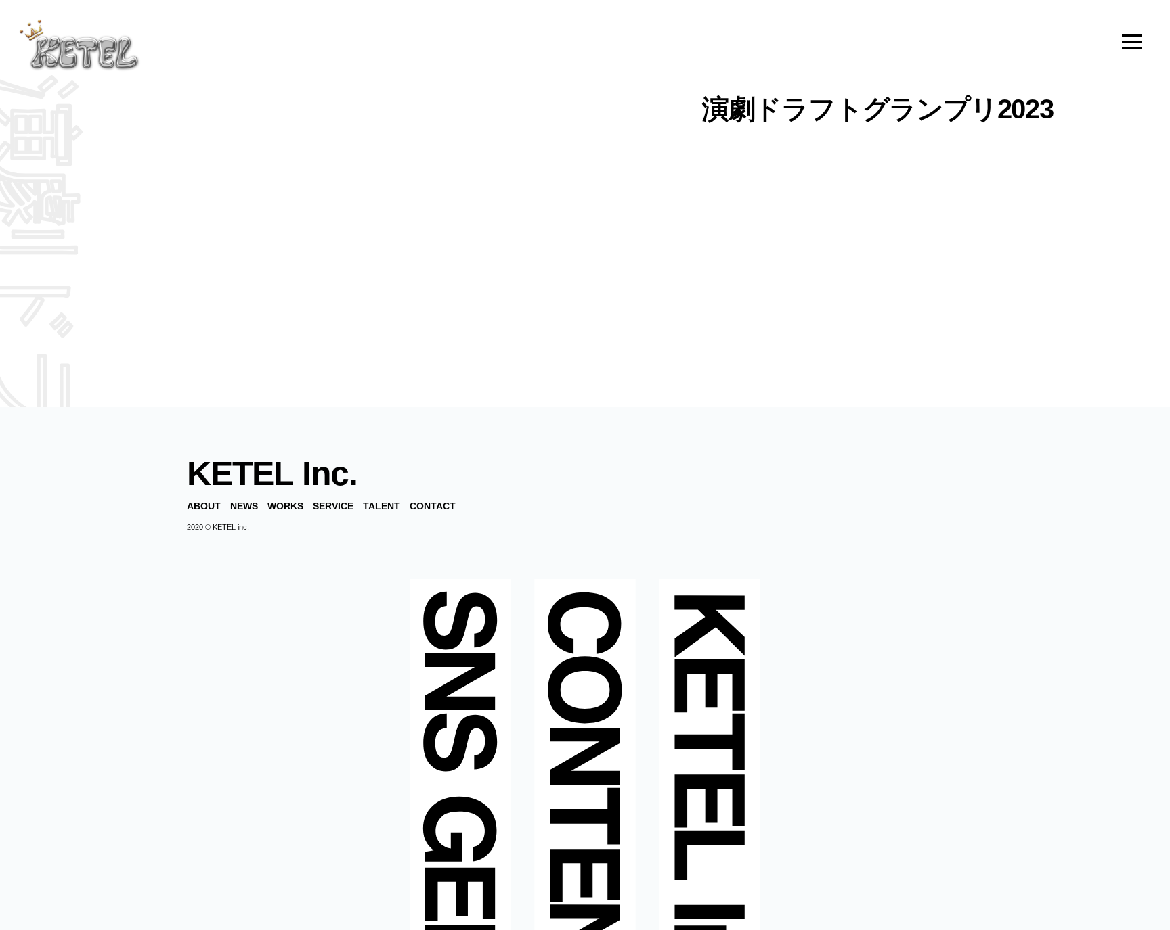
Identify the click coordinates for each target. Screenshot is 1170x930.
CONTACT (433, 506)
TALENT (381, 506)
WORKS (285, 506)
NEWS (244, 506)
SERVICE (333, 506)
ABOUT (204, 506)
